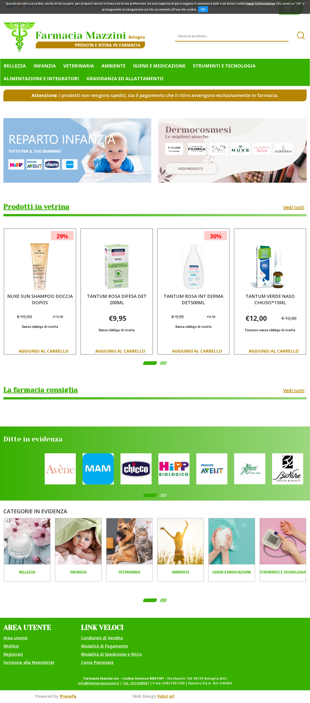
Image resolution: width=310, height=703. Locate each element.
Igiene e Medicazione (231, 572)
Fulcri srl (165, 696)
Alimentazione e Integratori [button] (41, 78)
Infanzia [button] (44, 66)
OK (203, 9)
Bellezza (27, 572)
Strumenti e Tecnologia (283, 572)
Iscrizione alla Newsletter (28, 662)
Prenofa (68, 696)
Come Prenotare (97, 662)
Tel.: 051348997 (136, 683)
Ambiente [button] (113, 66)
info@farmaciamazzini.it (98, 683)
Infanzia (78, 572)
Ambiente (180, 572)
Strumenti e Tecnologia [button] (224, 66)
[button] (150, 363)
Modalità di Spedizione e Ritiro (111, 654)
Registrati (13, 654)
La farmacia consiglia (40, 390)
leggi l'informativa (260, 3)
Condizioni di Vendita (102, 638)
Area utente (15, 638)
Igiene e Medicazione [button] (159, 66)
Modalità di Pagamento (104, 646)
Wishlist (11, 646)
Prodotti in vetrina (36, 207)
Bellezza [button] (15, 66)
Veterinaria (129, 572)
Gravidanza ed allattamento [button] (124, 78)
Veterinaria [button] (78, 66)
